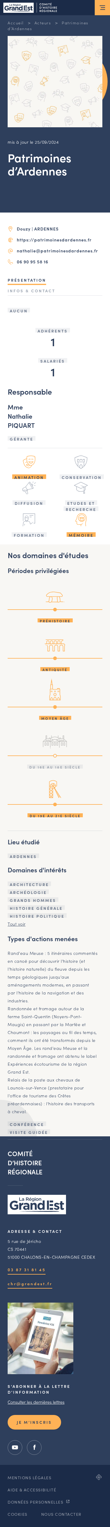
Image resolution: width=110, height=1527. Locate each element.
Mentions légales (29, 1477)
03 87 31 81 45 (27, 1269)
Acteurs (43, 23)
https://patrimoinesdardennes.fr (54, 240)
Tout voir (17, 924)
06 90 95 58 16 (32, 262)
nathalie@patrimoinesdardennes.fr (57, 251)
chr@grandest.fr (30, 1283)
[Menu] (102, 7)
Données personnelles (36, 1502)
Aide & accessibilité (32, 1490)
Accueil (16, 23)
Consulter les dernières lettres (36, 1402)
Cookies (18, 1514)
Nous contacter (61, 1514)
